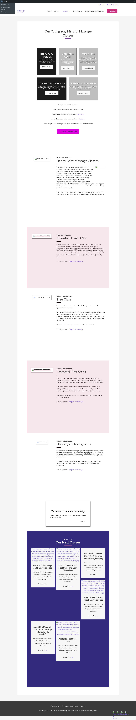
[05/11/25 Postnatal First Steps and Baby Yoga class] (68, 555)
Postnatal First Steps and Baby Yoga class (42, 566)
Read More (42, 584)
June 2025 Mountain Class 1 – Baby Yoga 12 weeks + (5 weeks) (42, 631)
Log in (5, 1)
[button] (46, 67)
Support (3, 9)
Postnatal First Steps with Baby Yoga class (93, 598)
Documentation (5, 7)
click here (80, 114)
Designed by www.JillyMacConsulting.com (82, 710)
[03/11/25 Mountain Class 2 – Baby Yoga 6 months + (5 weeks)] (93, 549)
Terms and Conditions (70, 706)
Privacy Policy (55, 706)
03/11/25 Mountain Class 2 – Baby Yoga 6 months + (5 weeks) (93, 556)
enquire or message (76, 261)
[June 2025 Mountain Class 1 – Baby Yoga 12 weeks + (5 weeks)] (43, 622)
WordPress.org (5, 4)
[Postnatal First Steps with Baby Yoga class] (93, 587)
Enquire (82, 706)
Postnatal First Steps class (68, 640)
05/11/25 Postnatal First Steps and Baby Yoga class (68, 568)
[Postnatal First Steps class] (68, 628)
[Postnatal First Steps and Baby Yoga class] (43, 555)
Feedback (3, 12)
